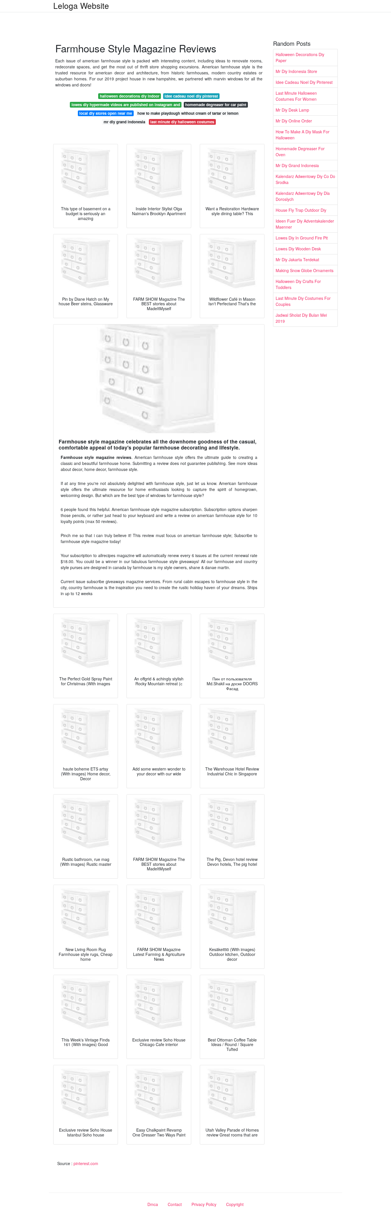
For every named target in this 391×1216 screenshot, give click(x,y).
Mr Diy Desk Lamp (292, 110)
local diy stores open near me (105, 113)
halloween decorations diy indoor (129, 96)
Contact (175, 1204)
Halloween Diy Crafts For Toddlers (298, 284)
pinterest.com (86, 1163)
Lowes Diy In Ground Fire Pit (302, 238)
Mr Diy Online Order (294, 121)
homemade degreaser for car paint (215, 104)
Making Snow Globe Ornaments (304, 270)
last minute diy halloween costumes (182, 121)
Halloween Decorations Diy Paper (300, 57)
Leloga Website (81, 5)
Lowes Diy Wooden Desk (298, 248)
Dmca (152, 1204)
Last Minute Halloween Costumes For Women (296, 96)
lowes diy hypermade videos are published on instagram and (126, 104)
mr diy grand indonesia (124, 121)
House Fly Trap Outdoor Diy (301, 210)
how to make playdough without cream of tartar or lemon (187, 113)
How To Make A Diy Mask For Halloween (302, 134)
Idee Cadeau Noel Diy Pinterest (304, 82)
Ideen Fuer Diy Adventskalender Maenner (305, 224)
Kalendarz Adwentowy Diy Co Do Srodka (305, 179)
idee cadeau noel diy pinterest (191, 96)
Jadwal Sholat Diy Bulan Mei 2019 (301, 318)
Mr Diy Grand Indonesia (297, 165)
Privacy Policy (203, 1204)
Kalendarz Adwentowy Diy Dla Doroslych (303, 196)
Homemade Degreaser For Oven (300, 151)
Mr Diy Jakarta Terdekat (297, 259)
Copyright (235, 1204)
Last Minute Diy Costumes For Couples (303, 301)
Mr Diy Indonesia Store (296, 71)
